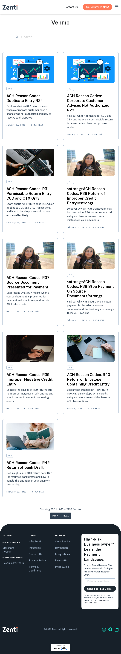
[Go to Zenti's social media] (104, 629)
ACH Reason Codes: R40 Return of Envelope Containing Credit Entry (88, 379)
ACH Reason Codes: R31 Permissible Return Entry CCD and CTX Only (29, 193)
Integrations (62, 554)
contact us (71, 7)
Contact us (35, 554)
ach (10, 89)
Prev (55, 515)
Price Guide (62, 566)
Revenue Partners (13, 563)
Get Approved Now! (97, 7)
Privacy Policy (90, 603)
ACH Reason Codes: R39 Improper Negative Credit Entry (29, 379)
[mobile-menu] (116, 7)
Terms (102, 600)
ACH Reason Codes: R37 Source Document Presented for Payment (27, 282)
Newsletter (62, 560)
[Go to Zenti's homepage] (10, 7)
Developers (62, 547)
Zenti (54, 629)
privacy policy (37, 560)
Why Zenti (35, 541)
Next (66, 515)
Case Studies (63, 541)
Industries (35, 547)
